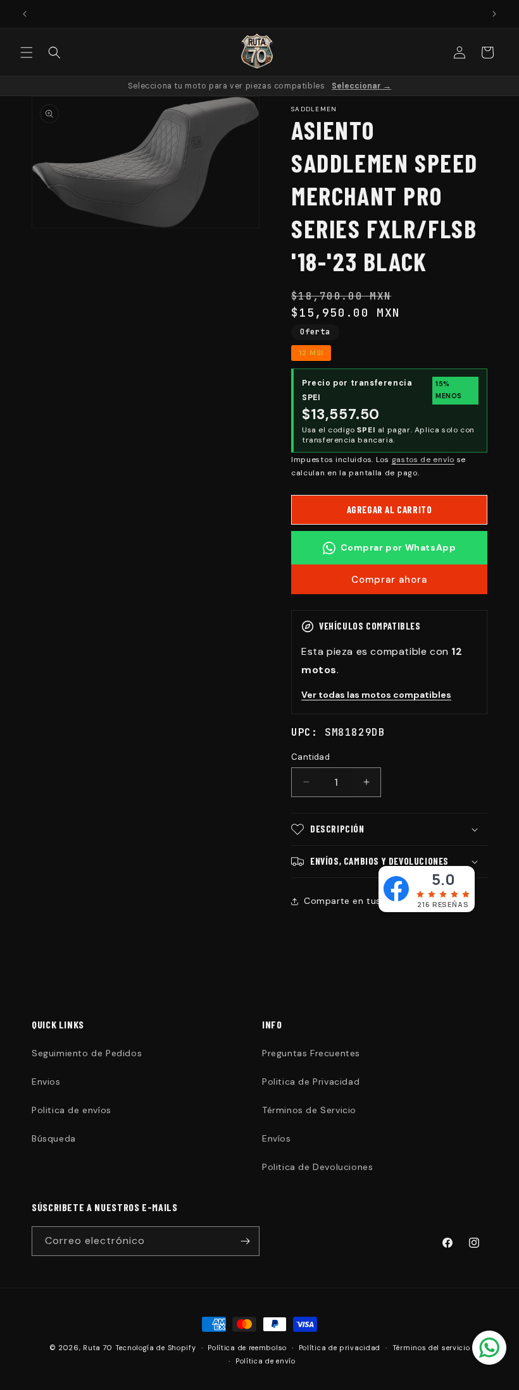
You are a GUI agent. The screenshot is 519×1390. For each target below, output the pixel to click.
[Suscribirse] (245, 1241)
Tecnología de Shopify (155, 1347)
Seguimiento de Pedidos (87, 1053)
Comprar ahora (389, 579)
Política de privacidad (339, 1347)
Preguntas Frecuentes (311, 1053)
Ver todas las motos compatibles (376, 694)
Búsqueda (54, 1138)
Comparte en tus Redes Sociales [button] (378, 900)
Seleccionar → (361, 86)
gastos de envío (423, 459)
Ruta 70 (98, 1347)
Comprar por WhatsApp (398, 547)
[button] (27, 52)
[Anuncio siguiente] (494, 14)
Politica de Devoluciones (317, 1167)
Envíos (276, 1138)
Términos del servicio (431, 1347)
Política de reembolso (247, 1347)
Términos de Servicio (309, 1110)
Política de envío (265, 1360)
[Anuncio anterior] (25, 14)
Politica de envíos (71, 1110)
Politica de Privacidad (311, 1081)
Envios (46, 1081)
